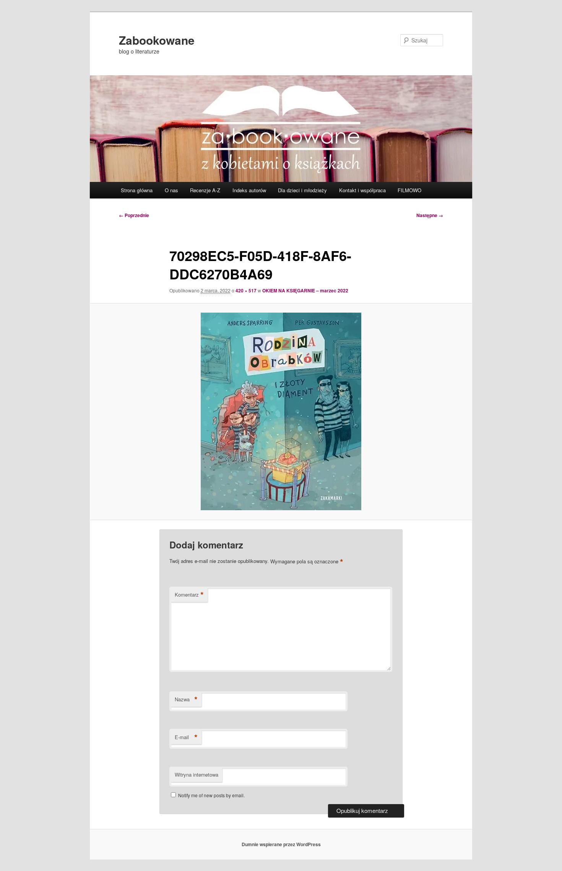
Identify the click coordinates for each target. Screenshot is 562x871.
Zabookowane (157, 40)
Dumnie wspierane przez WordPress (281, 844)
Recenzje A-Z (205, 190)
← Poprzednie (134, 215)
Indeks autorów (249, 190)
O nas (171, 190)
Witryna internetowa (196, 774)
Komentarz (189, 595)
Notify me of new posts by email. (211, 795)
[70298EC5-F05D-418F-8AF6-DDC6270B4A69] (281, 411)
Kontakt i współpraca (362, 190)
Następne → (429, 215)
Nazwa (186, 699)
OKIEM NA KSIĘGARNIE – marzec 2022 (305, 290)
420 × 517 (246, 290)
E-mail (186, 737)
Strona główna (137, 190)
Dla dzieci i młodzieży (302, 190)
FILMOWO (409, 190)
